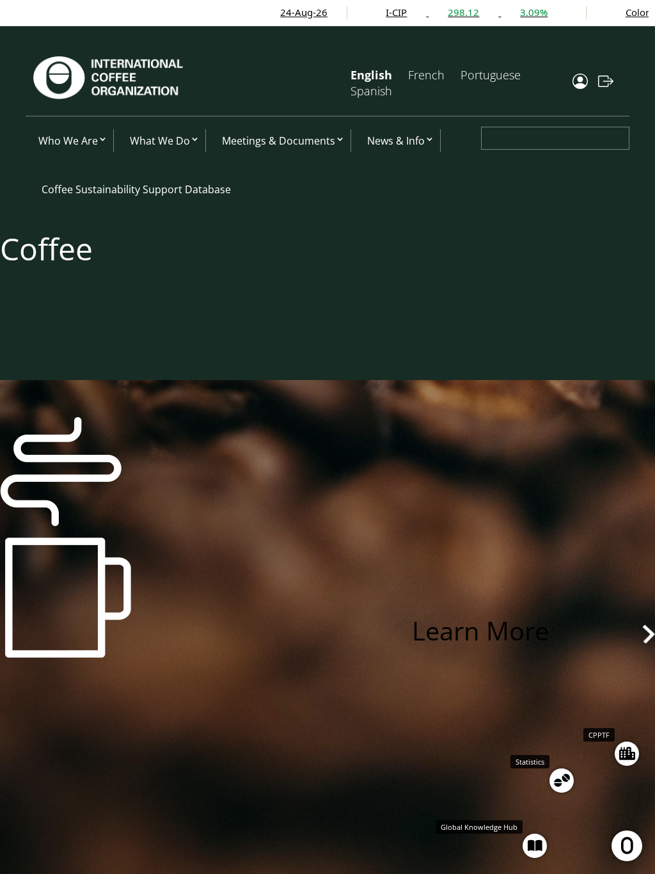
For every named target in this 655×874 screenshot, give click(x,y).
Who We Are (68, 141)
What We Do (160, 141)
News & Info (396, 141)
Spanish (371, 91)
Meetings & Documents (278, 141)
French (426, 75)
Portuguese (491, 75)
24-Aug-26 (256, 12)
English (371, 75)
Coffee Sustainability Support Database (136, 189)
